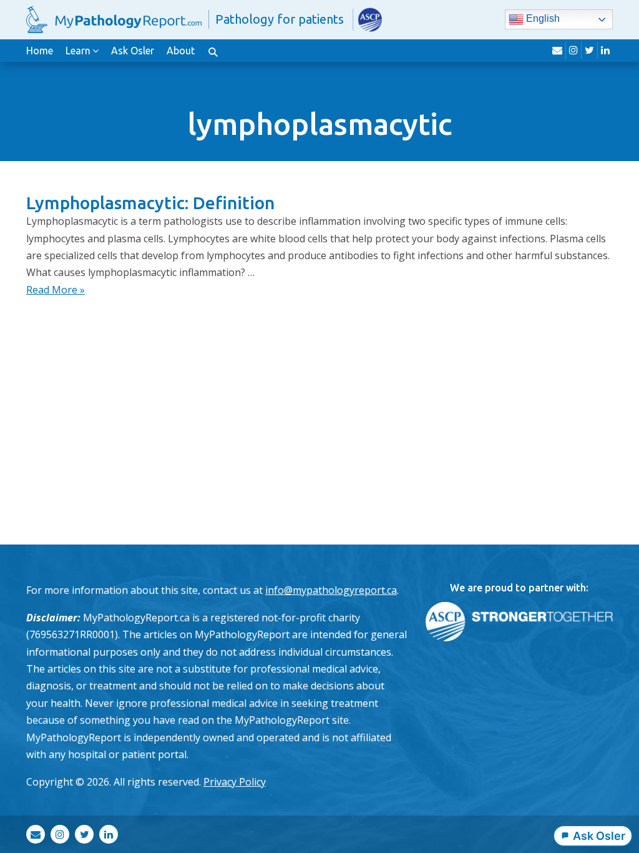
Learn (78, 50)
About (181, 50)
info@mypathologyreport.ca (331, 590)
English (542, 19)
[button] (212, 50)
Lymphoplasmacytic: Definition (150, 202)
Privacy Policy (234, 782)
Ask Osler (132, 50)
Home (39, 50)
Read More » (55, 290)
